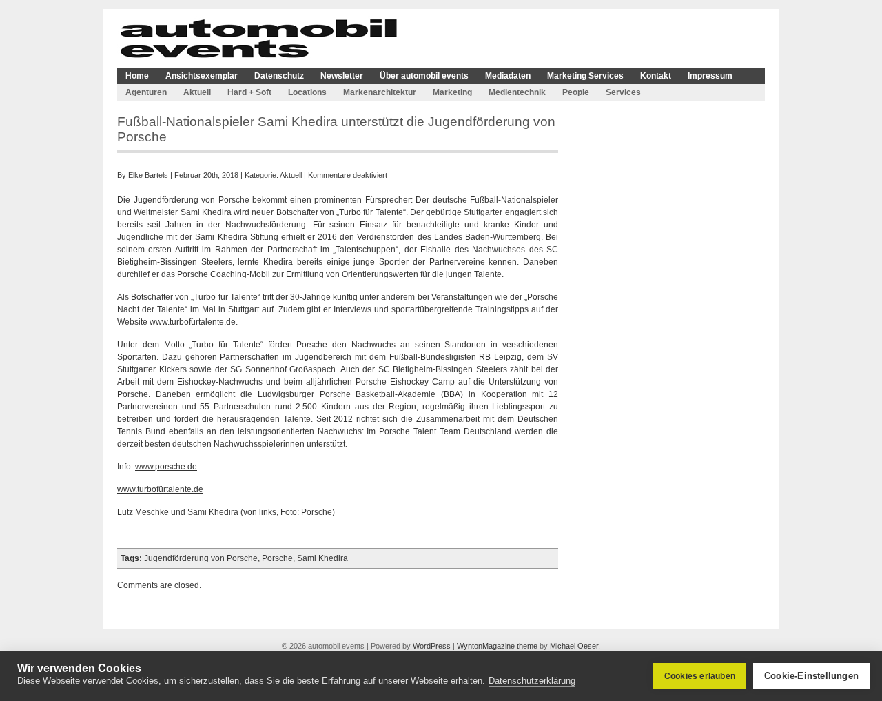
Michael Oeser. (575, 646)
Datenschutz (279, 76)
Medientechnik (517, 92)
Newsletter (341, 76)
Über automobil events (424, 76)
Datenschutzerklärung (532, 680)
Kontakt (655, 76)
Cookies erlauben (699, 676)
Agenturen (146, 92)
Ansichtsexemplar (201, 76)
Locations (307, 92)
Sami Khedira (322, 558)
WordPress (432, 646)
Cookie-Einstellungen (811, 676)
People (575, 92)
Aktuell (197, 92)
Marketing (452, 92)
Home (137, 76)
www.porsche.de (166, 466)
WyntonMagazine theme (497, 646)
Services (623, 92)
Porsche (277, 558)
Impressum (710, 76)
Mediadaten (508, 76)
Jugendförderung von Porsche (201, 558)
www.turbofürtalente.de (160, 489)
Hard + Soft (249, 92)
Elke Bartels (148, 175)
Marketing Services (585, 76)
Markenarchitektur (379, 92)
